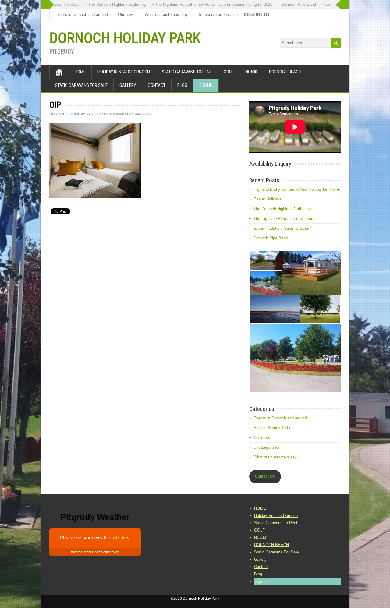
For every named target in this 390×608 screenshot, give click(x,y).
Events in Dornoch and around (81, 14)
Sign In (206, 85)
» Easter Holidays (58, 4)
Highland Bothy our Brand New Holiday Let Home (297, 189)
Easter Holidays (268, 199)
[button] (265, 261)
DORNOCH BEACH (285, 72)
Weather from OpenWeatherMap (95, 552)
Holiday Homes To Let (273, 428)
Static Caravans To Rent (187, 72)
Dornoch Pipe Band (271, 238)
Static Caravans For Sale (81, 85)
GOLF (228, 72)
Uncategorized (266, 447)
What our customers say (166, 14)
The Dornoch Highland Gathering (282, 209)
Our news (126, 14)
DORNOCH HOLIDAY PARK (124, 38)
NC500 (251, 72)
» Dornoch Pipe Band (292, 4)
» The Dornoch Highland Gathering (110, 4)
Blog (182, 85)
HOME (80, 72)
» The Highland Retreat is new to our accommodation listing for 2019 (207, 4)
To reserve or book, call (235, 14)
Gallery (127, 85)
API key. (121, 537)
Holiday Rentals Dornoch (124, 72)
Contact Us (265, 476)
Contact (156, 85)
